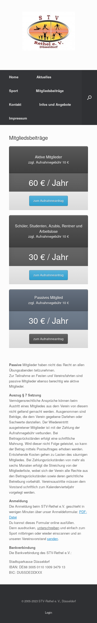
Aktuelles (43, 76)
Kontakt (15, 104)
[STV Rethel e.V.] (48, 31)
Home (13, 76)
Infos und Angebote (55, 104)
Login (48, 612)
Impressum (18, 118)
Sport (13, 90)
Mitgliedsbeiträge (50, 90)
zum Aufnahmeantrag (48, 201)
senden (52, 538)
